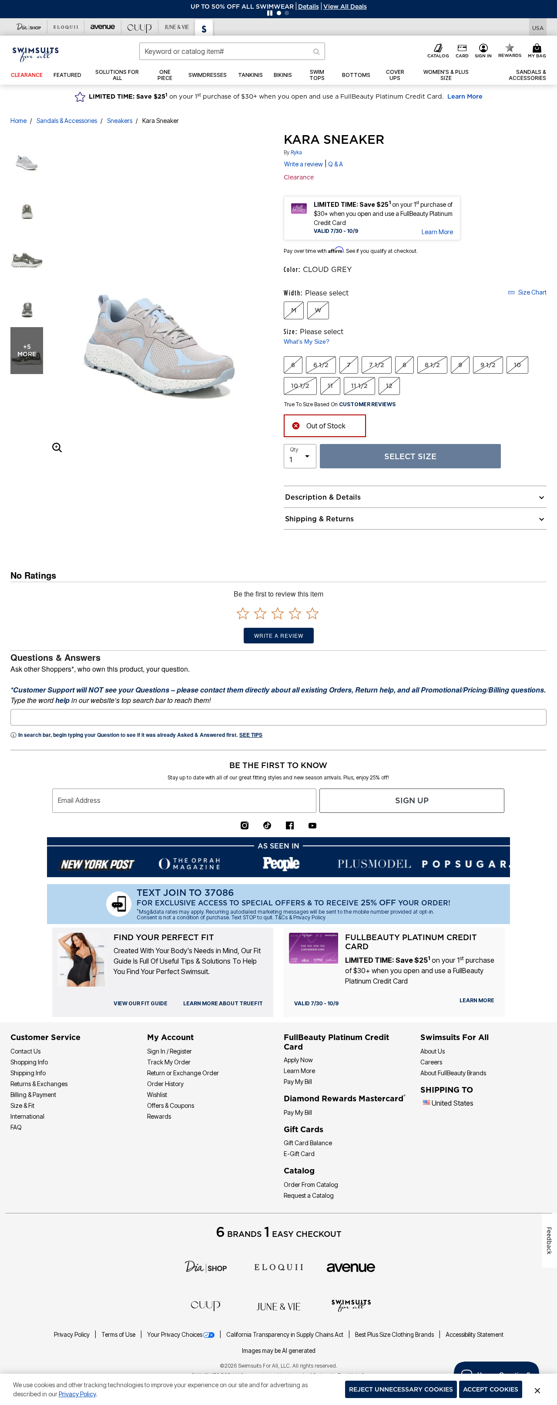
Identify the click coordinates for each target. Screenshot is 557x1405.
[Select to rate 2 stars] (260, 613)
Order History (165, 1083)
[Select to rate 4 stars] (295, 613)
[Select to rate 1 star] (243, 613)
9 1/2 (488, 365)
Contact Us (25, 1051)
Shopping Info (29, 1062)
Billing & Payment (33, 1094)
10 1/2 (300, 385)
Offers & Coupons (170, 1105)
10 (517, 365)
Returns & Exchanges (38, 1083)
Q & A (335, 164)
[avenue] (351, 1267)
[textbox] (278, 717)
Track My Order (169, 1062)
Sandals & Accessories (67, 120)
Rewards (159, 1116)
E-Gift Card (299, 1153)
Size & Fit (22, 1105)
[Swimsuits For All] (351, 1305)
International (27, 1116)
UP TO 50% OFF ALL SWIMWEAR (242, 6)
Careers (431, 1062)
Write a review (303, 164)
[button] (308, 6)
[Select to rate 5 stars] (312, 613)
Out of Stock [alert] (326, 425)
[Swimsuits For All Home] (35, 54)
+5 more (26, 350)
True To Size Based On (340, 404)
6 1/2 (321, 365)
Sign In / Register (169, 1051)
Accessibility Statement (474, 1334)
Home (18, 120)
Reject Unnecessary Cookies (401, 1389)
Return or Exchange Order (183, 1073)
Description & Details (323, 497)
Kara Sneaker (160, 120)
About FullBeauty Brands (453, 1073)
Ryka (296, 152)
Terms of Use (119, 1334)
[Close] (537, 1389)
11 (330, 385)
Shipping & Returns (319, 519)
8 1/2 (432, 365)
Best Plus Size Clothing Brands (395, 1334)
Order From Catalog (311, 1184)
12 (389, 385)
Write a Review (278, 635)
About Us (432, 1051)
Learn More (465, 96)
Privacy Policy (72, 1334)
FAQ (16, 1127)
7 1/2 (376, 365)
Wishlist (157, 1094)
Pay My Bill (298, 1081)
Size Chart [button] (532, 292)
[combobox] (232, 51)
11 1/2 (359, 385)
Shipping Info (28, 1073)
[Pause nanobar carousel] (269, 13)
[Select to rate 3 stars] (277, 613)
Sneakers (119, 120)
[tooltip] (28, 26)
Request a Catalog (309, 1195)
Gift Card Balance (308, 1143)
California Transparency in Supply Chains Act (285, 1334)
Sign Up (412, 800)
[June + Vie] (278, 1306)
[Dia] (206, 1266)
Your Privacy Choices (174, 1334)
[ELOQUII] (279, 1266)
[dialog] (538, 27)
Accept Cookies (490, 1389)
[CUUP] (206, 1305)
